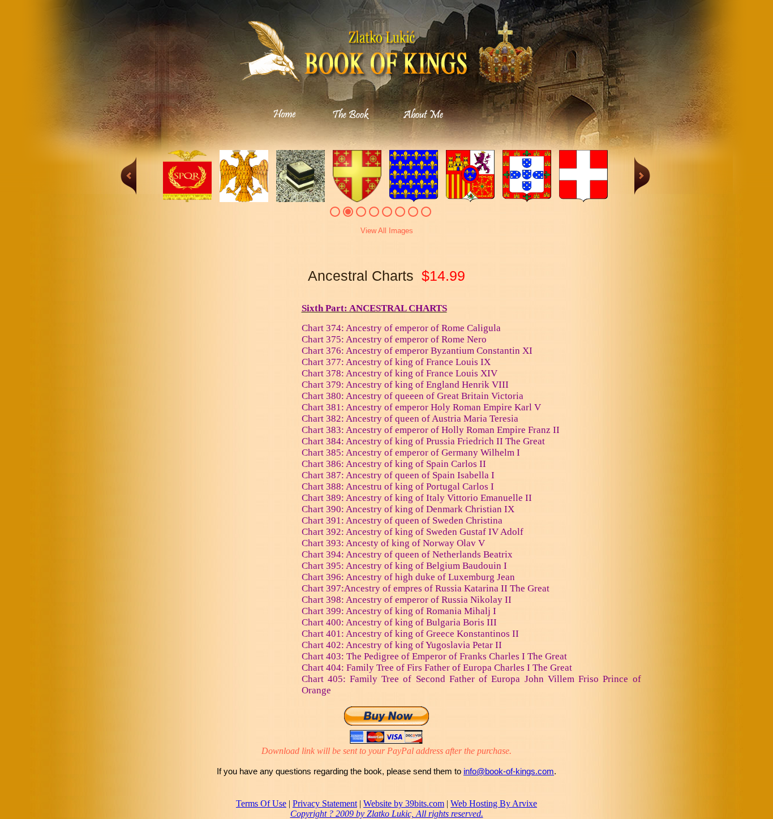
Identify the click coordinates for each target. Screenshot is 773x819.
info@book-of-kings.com (508, 771)
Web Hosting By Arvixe (493, 803)
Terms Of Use (261, 803)
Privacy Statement (325, 803)
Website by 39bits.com (403, 803)
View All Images (386, 230)
